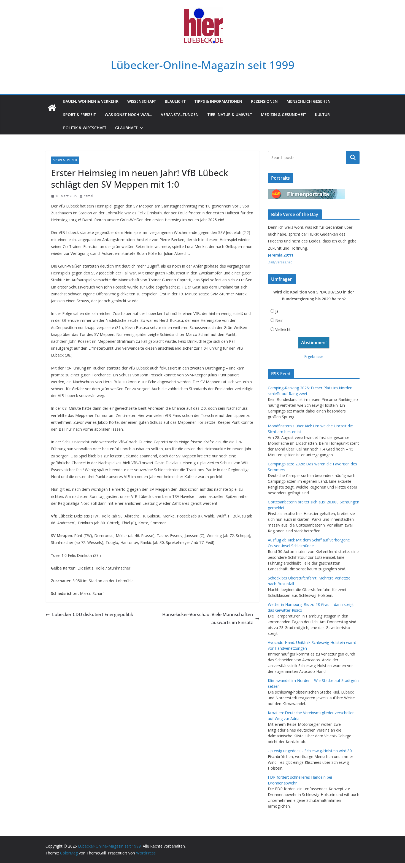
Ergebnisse (313, 356)
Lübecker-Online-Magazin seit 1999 (203, 64)
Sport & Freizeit (79, 114)
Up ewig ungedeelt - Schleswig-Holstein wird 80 (310, 750)
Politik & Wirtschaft (84, 127)
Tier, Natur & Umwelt (229, 114)
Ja (277, 311)
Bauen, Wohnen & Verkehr (90, 101)
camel (88, 196)
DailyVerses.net (280, 262)
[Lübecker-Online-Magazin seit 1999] (52, 107)
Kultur (322, 114)
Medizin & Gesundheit (283, 114)
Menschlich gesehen (309, 101)
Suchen (353, 158)
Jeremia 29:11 (280, 255)
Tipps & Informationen (218, 101)
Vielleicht (283, 329)
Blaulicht (175, 101)
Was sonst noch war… (128, 114)
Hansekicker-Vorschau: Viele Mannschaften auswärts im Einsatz (207, 618)
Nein (279, 320)
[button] (140, 128)
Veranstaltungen (180, 114)
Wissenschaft (141, 101)
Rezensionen (264, 101)
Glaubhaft (126, 127)
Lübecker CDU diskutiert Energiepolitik (92, 614)
